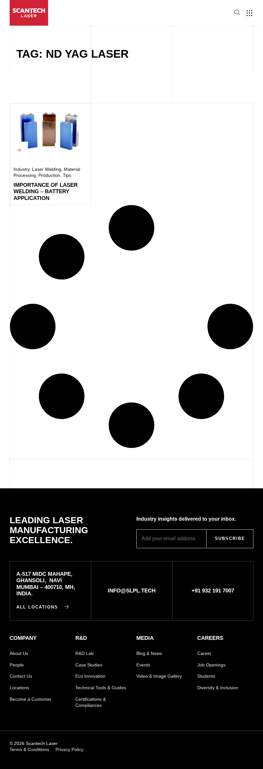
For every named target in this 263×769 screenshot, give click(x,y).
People (17, 664)
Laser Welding (46, 169)
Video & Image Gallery (159, 676)
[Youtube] (184, 743)
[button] (214, 13)
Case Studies (88, 664)
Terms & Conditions (29, 749)
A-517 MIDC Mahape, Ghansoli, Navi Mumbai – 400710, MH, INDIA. (45, 584)
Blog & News (149, 653)
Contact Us (21, 676)
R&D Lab (84, 653)
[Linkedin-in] (162, 743)
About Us (19, 653)
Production (49, 175)
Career (204, 653)
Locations (19, 687)
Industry (21, 169)
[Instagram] (206, 743)
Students (206, 676)
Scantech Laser (42, 743)
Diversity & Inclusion (217, 687)
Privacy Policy (69, 749)
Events (143, 664)
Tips (67, 175)
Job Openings (211, 664)
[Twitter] (250, 743)
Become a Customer (30, 699)
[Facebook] (228, 743)
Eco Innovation (90, 676)
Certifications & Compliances (90, 702)
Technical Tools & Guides (100, 687)
